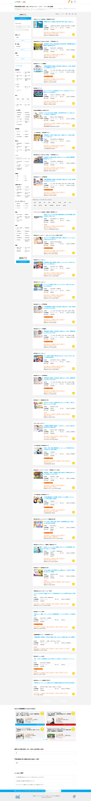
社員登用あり (27, 237)
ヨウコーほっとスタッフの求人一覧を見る (51, 439)
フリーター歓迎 (19, 122)
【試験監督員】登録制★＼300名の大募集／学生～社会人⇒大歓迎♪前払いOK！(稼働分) (54, 637)
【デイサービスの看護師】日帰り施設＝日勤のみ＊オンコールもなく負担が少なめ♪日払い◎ (59, 238)
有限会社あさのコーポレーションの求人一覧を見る (42, 605)
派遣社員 (26, 134)
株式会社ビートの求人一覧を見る (49, 584)
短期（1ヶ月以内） (19, 76)
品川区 (70, 202)
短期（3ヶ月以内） (27, 76)
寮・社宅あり (19, 233)
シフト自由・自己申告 (19, 165)
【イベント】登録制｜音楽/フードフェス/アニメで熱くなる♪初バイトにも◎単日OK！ (59, 285)
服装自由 (18, 205)
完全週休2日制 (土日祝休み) (19, 169)
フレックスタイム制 (27, 165)
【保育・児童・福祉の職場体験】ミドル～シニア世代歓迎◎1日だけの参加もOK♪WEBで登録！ (59, 448)
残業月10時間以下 (27, 150)
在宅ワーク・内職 (27, 147)
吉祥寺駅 (64, 205)
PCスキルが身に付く (19, 221)
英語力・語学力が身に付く (27, 217)
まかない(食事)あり (19, 228)
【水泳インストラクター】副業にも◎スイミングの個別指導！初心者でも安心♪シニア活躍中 (59, 547)
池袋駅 (46, 205)
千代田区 (59, 202)
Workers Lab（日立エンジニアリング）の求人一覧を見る (53, 538)
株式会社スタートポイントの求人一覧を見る (51, 275)
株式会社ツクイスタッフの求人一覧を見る (51, 253)
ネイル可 (18, 207)
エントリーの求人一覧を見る (38, 694)
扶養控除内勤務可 (19, 144)
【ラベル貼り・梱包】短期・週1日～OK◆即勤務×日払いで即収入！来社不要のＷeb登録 (58, 522)
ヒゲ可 (26, 207)
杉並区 (65, 202)
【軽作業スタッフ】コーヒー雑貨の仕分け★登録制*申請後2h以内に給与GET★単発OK (54, 682)
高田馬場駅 (52, 205)
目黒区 (35, 205)
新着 (66, 13)
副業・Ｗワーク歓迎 (27, 122)
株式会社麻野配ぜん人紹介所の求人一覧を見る (51, 126)
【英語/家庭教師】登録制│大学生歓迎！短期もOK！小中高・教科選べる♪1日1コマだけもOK (59, 180)
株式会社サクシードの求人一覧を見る (50, 81)
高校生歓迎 (27, 112)
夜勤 (26, 180)
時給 (18, 99)
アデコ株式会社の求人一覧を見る (49, 463)
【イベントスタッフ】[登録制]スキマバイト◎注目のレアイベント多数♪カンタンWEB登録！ (59, 91)
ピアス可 (26, 205)
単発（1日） (19, 72)
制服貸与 (18, 235)
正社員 (26, 131)
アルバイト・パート (19, 132)
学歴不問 (18, 116)
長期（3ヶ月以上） (19, 79)
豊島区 (54, 202)
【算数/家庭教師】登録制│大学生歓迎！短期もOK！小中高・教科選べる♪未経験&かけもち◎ (59, 67)
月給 (28, 99)
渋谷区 (35, 202)
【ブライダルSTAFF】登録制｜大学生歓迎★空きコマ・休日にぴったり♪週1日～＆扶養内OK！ (59, 113)
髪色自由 (18, 203)
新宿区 (40, 202)
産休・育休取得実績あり (27, 240)
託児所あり (19, 239)
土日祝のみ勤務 (19, 162)
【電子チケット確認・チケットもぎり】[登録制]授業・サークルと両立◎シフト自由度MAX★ (54, 615)
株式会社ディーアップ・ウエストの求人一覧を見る (52, 488)
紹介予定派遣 (19, 136)
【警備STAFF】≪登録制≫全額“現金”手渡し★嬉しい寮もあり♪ (58, 21)
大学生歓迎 (19, 114)
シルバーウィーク (19, 91)
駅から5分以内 (19, 214)
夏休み (18, 86)
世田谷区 (40, 205)
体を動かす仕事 (19, 147)
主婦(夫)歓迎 (27, 116)
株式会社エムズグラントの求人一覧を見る (51, 561)
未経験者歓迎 (19, 112)
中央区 (49, 202)
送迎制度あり (27, 231)
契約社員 (18, 134)
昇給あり (26, 233)
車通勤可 (26, 214)
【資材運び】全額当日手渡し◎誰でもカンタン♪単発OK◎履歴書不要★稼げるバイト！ (59, 158)
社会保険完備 (19, 237)
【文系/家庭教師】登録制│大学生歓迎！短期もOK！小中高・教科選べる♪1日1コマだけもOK (59, 307)
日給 (23, 99)
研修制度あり (27, 227)
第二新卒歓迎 (19, 124)
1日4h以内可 (27, 143)
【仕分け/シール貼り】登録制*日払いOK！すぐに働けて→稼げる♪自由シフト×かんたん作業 (59, 403)
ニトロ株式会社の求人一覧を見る (49, 148)
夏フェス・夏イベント (27, 87)
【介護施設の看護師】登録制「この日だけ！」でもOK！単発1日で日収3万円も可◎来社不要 (59, 426)
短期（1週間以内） (27, 73)
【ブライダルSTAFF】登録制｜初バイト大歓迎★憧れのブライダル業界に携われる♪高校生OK (54, 594)
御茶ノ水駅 (58, 205)
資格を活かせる (27, 251)
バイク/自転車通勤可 (19, 217)
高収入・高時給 (19, 105)
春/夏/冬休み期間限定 (27, 79)
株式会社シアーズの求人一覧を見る (50, 104)
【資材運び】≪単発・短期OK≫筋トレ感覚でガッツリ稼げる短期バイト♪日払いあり (58, 135)
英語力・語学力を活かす (19, 248)
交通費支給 (19, 231)
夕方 (26, 178)
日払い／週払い (27, 105)
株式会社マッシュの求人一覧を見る (40, 628)
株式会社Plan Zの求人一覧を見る (49, 57)
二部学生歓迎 (27, 114)
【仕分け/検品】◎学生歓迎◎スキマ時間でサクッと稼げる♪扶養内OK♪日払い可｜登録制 (59, 571)
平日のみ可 (27, 161)
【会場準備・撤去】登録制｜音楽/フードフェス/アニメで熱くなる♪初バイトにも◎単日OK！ (59, 263)
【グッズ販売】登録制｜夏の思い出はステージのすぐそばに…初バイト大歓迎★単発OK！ (59, 356)
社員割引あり (27, 235)
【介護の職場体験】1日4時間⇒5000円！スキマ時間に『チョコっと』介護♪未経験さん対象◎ (58, 497)
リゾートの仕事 (19, 150)
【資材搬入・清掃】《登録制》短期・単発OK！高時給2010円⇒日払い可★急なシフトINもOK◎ (59, 473)
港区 (44, 202)
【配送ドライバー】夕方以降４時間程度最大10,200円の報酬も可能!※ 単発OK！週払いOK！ (59, 215)
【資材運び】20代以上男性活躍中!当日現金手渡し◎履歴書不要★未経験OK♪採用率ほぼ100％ (59, 44)
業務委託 (26, 136)
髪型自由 (26, 203)
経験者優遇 (19, 250)
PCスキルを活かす (27, 248)
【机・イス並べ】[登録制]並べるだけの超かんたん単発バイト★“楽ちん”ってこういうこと (54, 659)
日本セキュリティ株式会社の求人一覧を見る (51, 35)
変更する (23, 40)
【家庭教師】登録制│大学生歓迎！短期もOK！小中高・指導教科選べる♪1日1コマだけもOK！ (59, 332)
